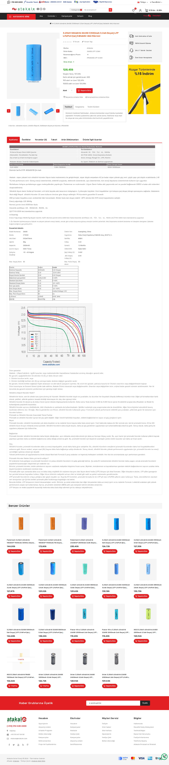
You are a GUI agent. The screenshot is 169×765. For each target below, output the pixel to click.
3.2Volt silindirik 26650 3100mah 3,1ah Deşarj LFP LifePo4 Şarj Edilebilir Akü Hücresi (147, 542)
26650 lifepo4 (33, 126)
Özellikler (26, 140)
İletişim (80, 16)
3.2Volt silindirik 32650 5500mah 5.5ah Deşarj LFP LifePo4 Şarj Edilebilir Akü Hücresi (52, 632)
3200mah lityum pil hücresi (50, 126)
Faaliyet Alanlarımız (141, 737)
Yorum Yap (88, 42)
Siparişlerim (106, 734)
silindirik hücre (21, 126)
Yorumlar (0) (41, 140)
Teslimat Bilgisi (139, 730)
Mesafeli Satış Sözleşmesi (144, 727)
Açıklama (13, 140)
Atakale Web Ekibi (38, 761)
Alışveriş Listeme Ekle (74, 97)
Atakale (90, 48)
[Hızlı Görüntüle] (34, 525)
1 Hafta (14, 686)
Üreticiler (52, 16)
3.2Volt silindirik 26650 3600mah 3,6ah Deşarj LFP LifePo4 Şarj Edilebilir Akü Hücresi (116, 587)
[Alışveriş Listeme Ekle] (34, 519)
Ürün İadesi (106, 727)
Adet (65, 91)
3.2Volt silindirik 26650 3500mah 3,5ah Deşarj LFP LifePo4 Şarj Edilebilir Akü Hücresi (84, 587)
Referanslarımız (45, 741)
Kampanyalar (67, 16)
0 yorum (76, 42)
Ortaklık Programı (45, 730)
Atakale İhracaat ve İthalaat (145, 744)
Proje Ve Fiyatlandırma (47, 744)
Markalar (73, 730)
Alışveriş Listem (76, 741)
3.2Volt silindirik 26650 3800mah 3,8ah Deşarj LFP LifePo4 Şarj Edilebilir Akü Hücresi (148, 587)
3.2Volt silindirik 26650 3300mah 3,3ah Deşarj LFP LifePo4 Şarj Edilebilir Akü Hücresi (86, 23)
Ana (41, 16)
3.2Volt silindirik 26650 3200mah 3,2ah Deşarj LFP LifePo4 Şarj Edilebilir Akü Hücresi (21, 587)
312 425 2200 (17, 2)
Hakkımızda (138, 724)
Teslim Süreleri (93, 107)
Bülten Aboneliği (108, 741)
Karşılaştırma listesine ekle (98, 97)
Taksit (54, 140)
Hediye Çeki (106, 737)
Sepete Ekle (86, 91)
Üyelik (145, 703)
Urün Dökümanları (70, 140)
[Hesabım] (140, 10)
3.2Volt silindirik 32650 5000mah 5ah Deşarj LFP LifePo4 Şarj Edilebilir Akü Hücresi (20, 632)
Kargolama (80, 107)
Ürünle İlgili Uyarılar (92, 140)
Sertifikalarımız (76, 744)
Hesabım (73, 724)
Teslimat (68, 107)
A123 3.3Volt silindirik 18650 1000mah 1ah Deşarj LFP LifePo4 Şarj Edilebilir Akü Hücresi (20, 677)
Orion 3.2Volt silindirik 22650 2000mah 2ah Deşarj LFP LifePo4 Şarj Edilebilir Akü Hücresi (116, 677)
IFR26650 (65, 126)
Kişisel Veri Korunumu (142, 734)
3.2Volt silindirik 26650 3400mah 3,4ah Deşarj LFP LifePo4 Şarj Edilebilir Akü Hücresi (52, 587)
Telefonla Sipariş (140, 741)
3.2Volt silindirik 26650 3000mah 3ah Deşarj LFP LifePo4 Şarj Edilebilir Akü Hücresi (116, 542)
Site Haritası (107, 730)
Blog (90, 16)
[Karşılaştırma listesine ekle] (34, 530)
